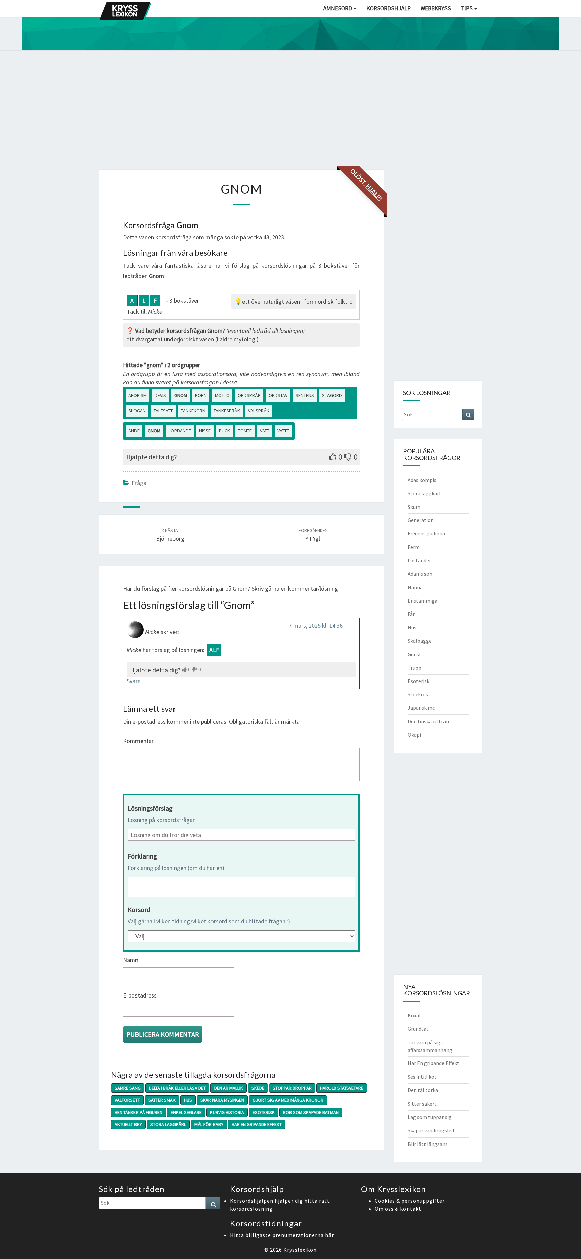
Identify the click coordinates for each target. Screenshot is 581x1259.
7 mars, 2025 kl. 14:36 (316, 625)
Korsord (139, 909)
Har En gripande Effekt (257, 1124)
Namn (130, 960)
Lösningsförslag (150, 808)
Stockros (418, 694)
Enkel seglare (186, 1112)
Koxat (414, 1015)
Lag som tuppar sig (430, 1117)
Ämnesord (338, 8)
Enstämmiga (422, 600)
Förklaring (142, 856)
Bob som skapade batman (311, 1112)
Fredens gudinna (426, 533)
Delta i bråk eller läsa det (177, 1088)
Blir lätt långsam (427, 1144)
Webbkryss (436, 8)
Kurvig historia (227, 1112)
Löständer (419, 560)
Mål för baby (208, 1124)
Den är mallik (228, 1088)
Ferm (414, 547)
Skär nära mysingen (222, 1100)
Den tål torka (423, 1090)
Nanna (415, 587)
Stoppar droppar (292, 1088)
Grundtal (418, 1028)
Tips (467, 8)
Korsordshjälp (388, 8)
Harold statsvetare (341, 1088)
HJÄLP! (374, 192)
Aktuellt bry (128, 1124)
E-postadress (140, 995)
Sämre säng (128, 1088)
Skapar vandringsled (431, 1130)
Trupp (414, 667)
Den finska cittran (428, 721)
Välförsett (127, 1100)
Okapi (414, 734)
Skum (414, 506)
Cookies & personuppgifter (410, 1200)
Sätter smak (162, 1100)
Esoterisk (264, 1112)
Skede (257, 1088)
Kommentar (138, 741)
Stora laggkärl (168, 1124)
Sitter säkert (422, 1103)
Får (411, 613)
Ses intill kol (422, 1076)
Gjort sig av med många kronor (288, 1100)
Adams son (420, 573)
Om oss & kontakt (398, 1208)
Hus (188, 1100)
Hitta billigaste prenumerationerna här (282, 1235)
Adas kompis (422, 480)
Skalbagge (420, 640)
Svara (134, 681)
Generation (421, 520)
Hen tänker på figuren (138, 1112)
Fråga (139, 483)
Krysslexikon (300, 1249)
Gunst (414, 654)
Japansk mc (421, 707)
